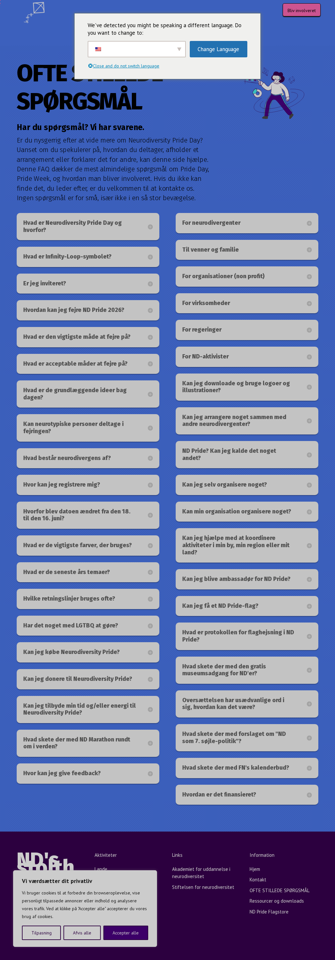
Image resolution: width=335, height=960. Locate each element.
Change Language (218, 49)
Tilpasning (41, 933)
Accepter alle (126, 933)
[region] (85, 908)
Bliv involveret (302, 10)
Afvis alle (82, 933)
